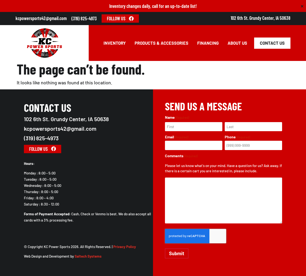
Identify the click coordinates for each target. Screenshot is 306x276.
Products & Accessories (161, 43)
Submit (176, 253)
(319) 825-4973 (84, 18)
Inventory (115, 43)
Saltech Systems (88, 256)
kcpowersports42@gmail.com (41, 18)
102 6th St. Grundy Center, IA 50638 (260, 18)
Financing (208, 43)
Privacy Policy (124, 246)
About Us (237, 43)
